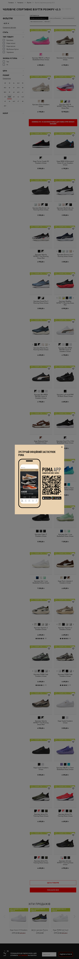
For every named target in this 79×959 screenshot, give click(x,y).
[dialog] (39, 479)
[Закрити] (62, 447)
